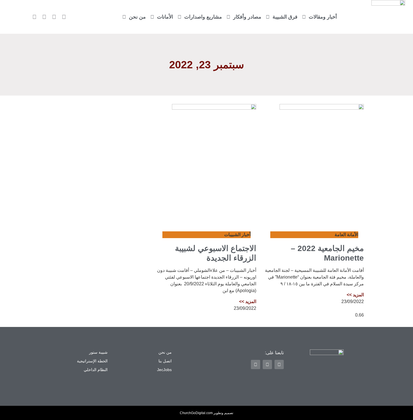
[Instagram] (44, 17)
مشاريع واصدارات (203, 17)
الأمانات (165, 17)
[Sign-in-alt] (64, 17)
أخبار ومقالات (323, 17)
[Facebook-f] (54, 17)
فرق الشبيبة (285, 17)
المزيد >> (355, 294)
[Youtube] (34, 17)
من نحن (137, 17)
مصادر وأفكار (247, 17)
